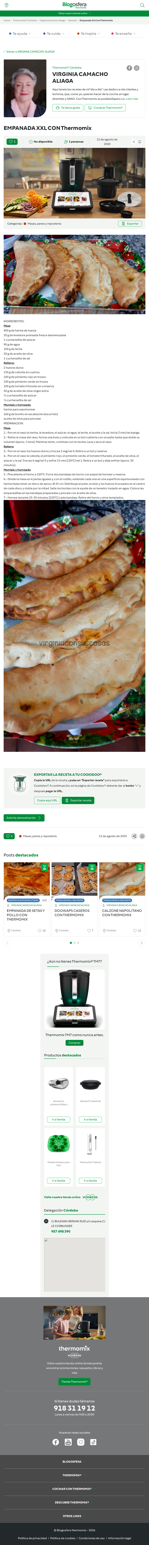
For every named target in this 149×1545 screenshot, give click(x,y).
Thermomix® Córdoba (25, 20)
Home (7, 20)
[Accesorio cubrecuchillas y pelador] (58, 1082)
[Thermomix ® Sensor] (90, 1143)
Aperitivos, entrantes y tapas (23, 900)
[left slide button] (7, 942)
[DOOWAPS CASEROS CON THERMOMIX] (75, 883)
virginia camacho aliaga (52, 20)
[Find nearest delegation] (6, 5)
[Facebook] (56, 1442)
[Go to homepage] (74, 5)
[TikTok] (93, 1442)
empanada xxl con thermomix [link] (96, 20)
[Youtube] (68, 1442)
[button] (142, 5)
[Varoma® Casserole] (90, 1082)
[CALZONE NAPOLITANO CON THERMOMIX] (122, 883)
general (72, 20)
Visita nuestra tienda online (72, 13)
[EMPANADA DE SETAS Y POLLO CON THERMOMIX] (27, 883)
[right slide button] (141, 942)
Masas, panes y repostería (69, 900)
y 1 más (47, 900)
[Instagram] (81, 1442)
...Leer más (131, 99)
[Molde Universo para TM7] (58, 1143)
